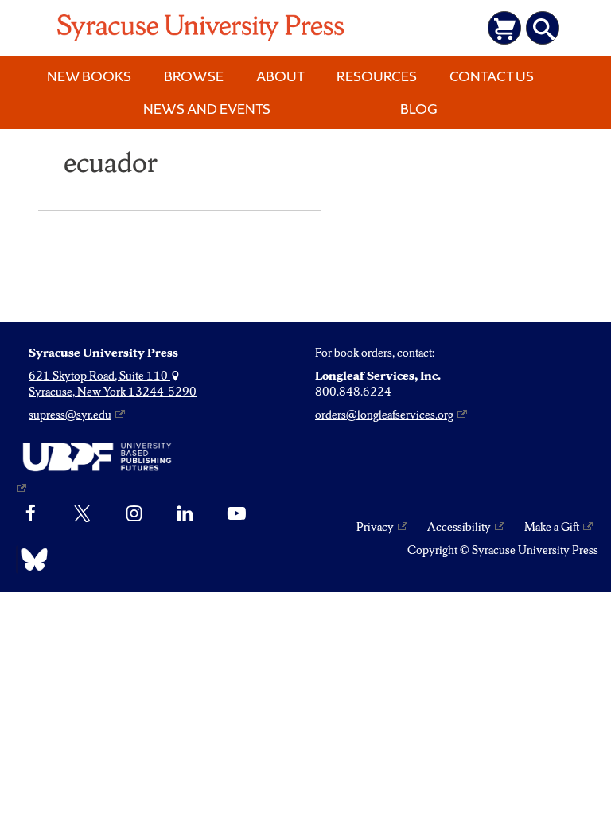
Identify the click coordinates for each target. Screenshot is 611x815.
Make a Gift (551, 527)
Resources (377, 76)
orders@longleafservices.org (384, 415)
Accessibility (459, 527)
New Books (89, 76)
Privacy (375, 527)
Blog (419, 108)
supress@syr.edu (70, 415)
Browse (194, 76)
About (280, 76)
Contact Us (491, 76)
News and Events (206, 108)
